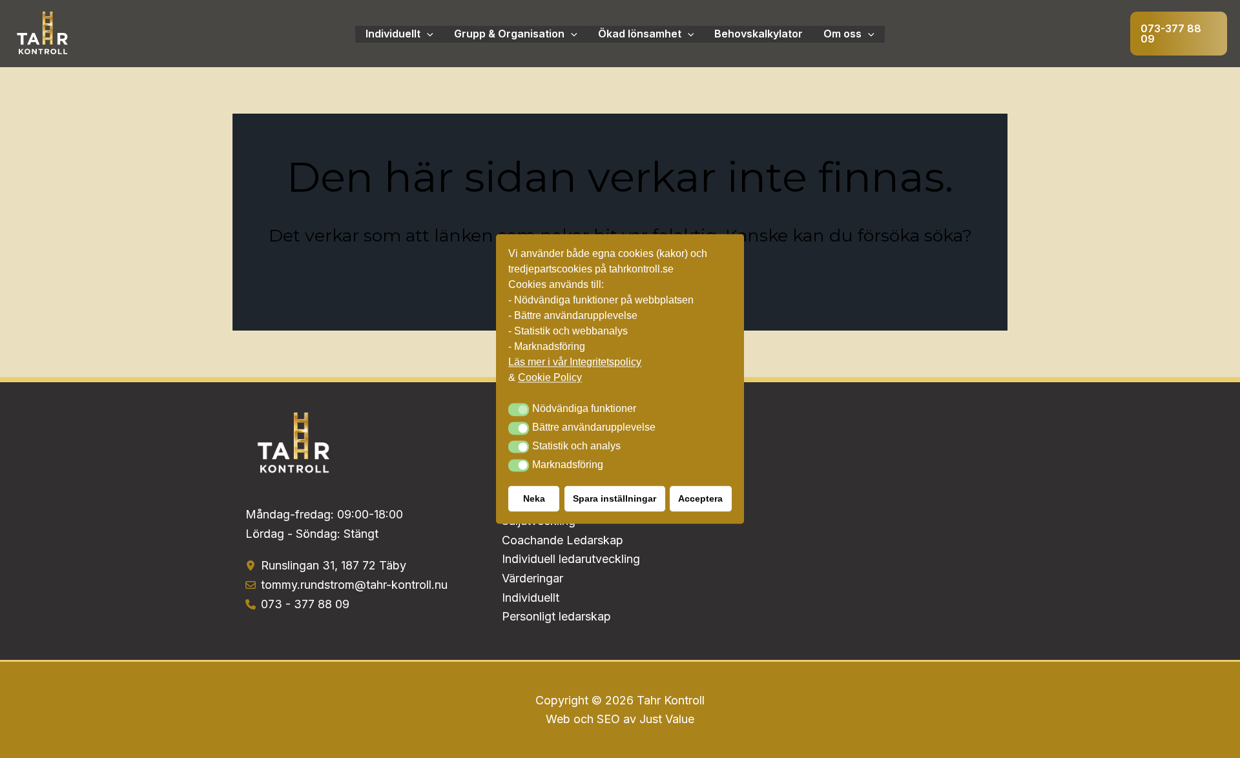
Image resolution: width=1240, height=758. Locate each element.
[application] (426, 34)
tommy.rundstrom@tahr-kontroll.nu (354, 584)
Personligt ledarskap (556, 616)
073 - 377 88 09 (305, 604)
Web (560, 719)
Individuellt (393, 33)
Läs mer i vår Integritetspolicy (574, 362)
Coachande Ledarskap (562, 540)
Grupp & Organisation (509, 33)
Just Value (666, 719)
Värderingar (532, 578)
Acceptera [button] (700, 499)
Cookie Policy (550, 378)
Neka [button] (534, 499)
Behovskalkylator (758, 33)
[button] (1178, 34)
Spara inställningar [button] (614, 499)
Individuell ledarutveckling (571, 559)
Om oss (842, 33)
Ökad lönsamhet (639, 33)
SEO (608, 719)
